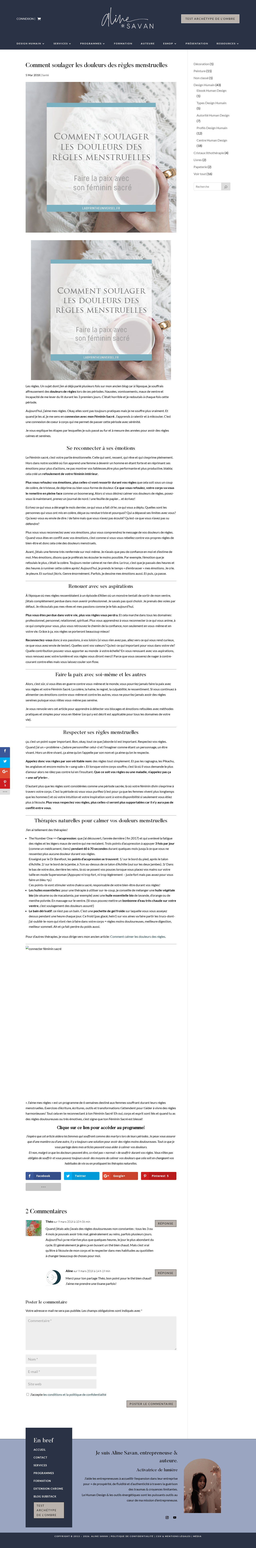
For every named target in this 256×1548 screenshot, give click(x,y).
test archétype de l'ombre (47, 1510)
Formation (123, 43)
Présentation (197, 43)
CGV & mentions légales (173, 1536)
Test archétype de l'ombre (210, 18)
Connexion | (26, 18)
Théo (49, 1221)
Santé (45, 75)
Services (61, 43)
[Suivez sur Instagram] (167, 1518)
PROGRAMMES (91, 43)
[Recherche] (225, 186)
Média (197, 1536)
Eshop (168, 43)
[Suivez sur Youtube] (175, 1518)
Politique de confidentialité (132, 1536)
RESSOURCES (226, 43)
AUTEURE (148, 43)
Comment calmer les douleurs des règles (137, 936)
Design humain (29, 43)
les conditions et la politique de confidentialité (74, 1394)
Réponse (165, 1223)
